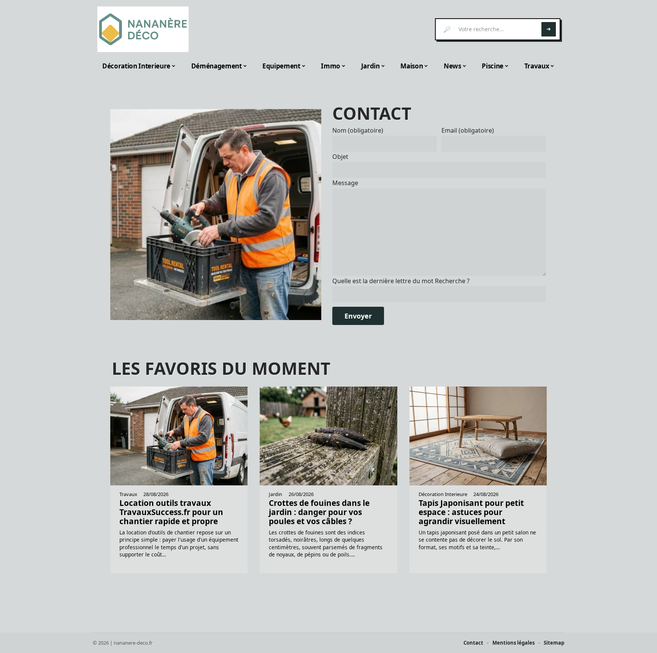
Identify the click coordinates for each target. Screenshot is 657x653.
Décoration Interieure (443, 494)
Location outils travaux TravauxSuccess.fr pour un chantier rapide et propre (171, 512)
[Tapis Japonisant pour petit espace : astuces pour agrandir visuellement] (478, 436)
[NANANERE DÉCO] (143, 29)
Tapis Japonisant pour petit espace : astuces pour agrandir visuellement (471, 512)
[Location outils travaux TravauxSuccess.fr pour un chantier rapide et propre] (215, 214)
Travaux (128, 494)
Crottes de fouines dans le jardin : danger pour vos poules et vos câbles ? (319, 512)
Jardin (275, 494)
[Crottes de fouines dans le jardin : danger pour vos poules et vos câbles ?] (328, 436)
